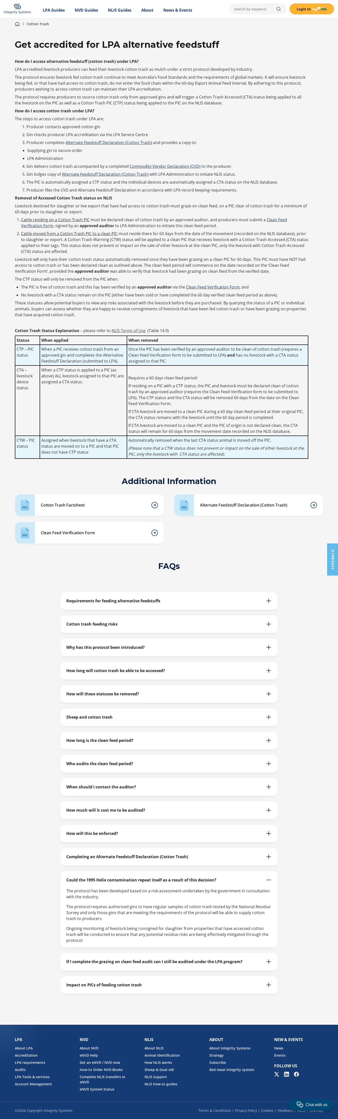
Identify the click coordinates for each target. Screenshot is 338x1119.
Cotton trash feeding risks (92, 624)
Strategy (216, 1055)
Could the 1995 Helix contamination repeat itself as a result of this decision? (141, 880)
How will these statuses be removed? (102, 694)
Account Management (33, 1084)
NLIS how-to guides (161, 1084)
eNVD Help (89, 1055)
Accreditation (26, 1055)
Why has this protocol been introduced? (105, 647)
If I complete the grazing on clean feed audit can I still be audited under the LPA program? (154, 961)
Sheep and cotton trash (89, 717)
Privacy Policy (246, 1110)
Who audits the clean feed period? (99, 763)
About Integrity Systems (229, 1048)
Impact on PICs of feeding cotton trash (104, 985)
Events (280, 1055)
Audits (20, 1069)
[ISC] (17, 9)
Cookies (267, 1110)
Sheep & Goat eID (159, 1069)
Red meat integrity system (231, 1069)
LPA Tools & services (32, 1076)
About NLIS (154, 1048)
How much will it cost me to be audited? (105, 810)
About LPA (24, 1048)
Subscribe (217, 1062)
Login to (304, 9)
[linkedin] (286, 1074)
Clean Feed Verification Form (213, 287)
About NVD (89, 1048)
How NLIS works (158, 1062)
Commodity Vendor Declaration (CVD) (165, 166)
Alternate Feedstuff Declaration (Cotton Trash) (109, 142)
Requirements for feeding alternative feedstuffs (113, 601)
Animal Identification (162, 1055)
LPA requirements (30, 1062)
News (278, 1048)
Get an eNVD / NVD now (100, 1062)
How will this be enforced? (92, 833)
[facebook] (296, 1074)
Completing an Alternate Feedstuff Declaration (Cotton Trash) (127, 856)
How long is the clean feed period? (99, 740)
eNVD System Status (97, 1089)
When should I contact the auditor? (101, 787)
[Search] (279, 9)
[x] (276, 1074)
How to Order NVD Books (101, 1069)
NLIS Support (156, 1076)
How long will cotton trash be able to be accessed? (115, 670)
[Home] (17, 24)
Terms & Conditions (214, 1110)
